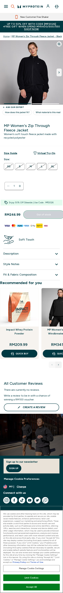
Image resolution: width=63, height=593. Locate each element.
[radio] (9, 166)
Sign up (13, 468)
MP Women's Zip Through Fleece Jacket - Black (36, 36)
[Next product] (58, 365)
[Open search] (12, 6)
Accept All (31, 587)
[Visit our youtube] (29, 500)
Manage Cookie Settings (31, 568)
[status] (14, 186)
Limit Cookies (31, 578)
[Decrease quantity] (8, 186)
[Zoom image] (59, 44)
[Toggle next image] (59, 72)
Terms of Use (36, 562)
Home (6, 36)
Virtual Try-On (46, 153)
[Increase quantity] (19, 186)
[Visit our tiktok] (22, 500)
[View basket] (57, 6)
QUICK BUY (22, 353)
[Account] (48, 6)
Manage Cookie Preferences (21, 478)
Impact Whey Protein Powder (19, 331)
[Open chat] (45, 500)
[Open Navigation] (6, 6)
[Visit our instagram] (6, 500)
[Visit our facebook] (14, 500)
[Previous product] (52, 365)
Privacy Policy (19, 562)
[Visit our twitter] (37, 500)
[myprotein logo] (30, 6)
